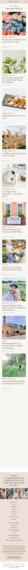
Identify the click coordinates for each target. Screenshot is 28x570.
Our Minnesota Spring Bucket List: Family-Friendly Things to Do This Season (13, 79)
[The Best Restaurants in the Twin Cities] (14, 99)
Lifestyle (5, 264)
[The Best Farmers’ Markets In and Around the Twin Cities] (14, 23)
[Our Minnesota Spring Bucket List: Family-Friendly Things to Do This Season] (14, 61)
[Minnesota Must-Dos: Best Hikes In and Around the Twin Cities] (14, 365)
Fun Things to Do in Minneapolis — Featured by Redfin (12, 193)
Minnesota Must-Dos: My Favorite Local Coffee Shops (12, 230)
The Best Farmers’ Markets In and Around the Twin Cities (13, 40)
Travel (4, 341)
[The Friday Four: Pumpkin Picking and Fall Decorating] (14, 251)
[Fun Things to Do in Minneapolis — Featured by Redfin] (14, 175)
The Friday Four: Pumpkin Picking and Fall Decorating (12, 268)
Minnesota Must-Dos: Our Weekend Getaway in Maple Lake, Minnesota (12, 345)
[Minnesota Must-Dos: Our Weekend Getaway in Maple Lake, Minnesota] (14, 327)
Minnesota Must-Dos (8, 37)
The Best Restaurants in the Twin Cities (13, 117)
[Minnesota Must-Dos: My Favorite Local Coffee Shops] (14, 213)
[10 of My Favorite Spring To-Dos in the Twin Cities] (14, 137)
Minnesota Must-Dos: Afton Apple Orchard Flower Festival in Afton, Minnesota (14, 307)
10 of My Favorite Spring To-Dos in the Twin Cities (14, 154)
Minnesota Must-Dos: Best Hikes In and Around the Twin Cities (13, 382)
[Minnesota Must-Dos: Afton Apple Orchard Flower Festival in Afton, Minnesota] (14, 289)
